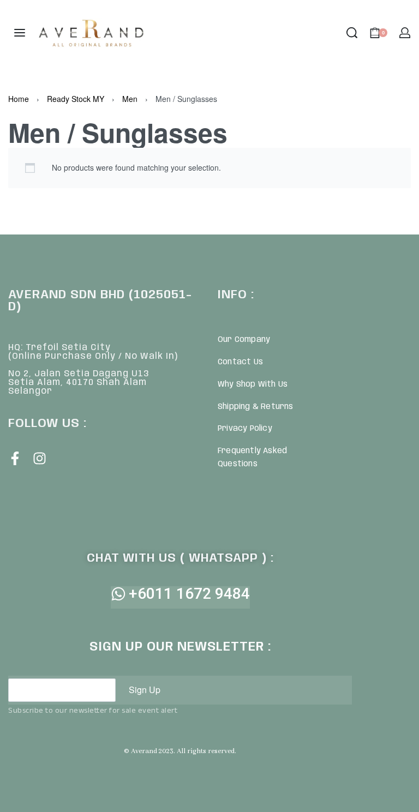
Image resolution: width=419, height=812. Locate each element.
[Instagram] (39, 458)
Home (18, 98)
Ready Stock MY (75, 98)
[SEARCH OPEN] (352, 33)
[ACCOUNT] (405, 33)
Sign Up (144, 689)
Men (129, 98)
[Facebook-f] (15, 458)
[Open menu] (20, 32)
